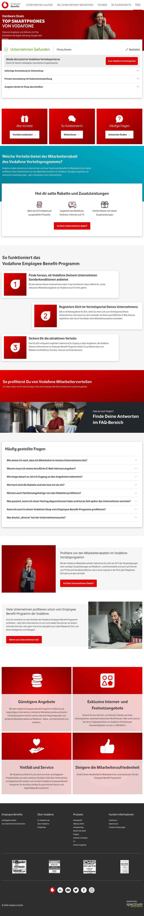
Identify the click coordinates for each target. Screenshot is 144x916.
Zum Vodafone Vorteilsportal (122, 61)
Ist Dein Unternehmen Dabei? (78, 583)
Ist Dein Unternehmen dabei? (72, 225)
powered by (132, 901)
